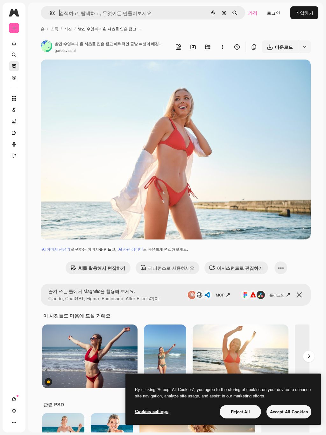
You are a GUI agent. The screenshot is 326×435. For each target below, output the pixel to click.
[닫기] (299, 295)
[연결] (14, 399)
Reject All (240, 412)
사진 (68, 28)
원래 (77, 71)
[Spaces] (14, 110)
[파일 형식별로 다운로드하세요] (304, 46)
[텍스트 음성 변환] (14, 144)
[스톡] (14, 66)
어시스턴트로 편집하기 (240, 268)
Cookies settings (151, 411)
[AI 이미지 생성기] (14, 121)
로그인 (273, 13)
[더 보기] (14, 422)
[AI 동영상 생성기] (14, 133)
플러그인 (277, 294)
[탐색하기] (14, 78)
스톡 (54, 28)
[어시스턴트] (14, 156)
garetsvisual (65, 50)
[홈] (14, 43)
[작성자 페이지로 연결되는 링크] (46, 46)
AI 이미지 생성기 (56, 249)
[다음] (309, 356)
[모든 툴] (14, 98)
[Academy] (14, 411)
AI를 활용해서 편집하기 (101, 268)
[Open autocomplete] (50, 13)
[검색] (14, 55)
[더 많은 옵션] (222, 46)
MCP (220, 294)
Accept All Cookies (289, 412)
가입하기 (304, 13)
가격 (252, 13)
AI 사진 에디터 (130, 249)
